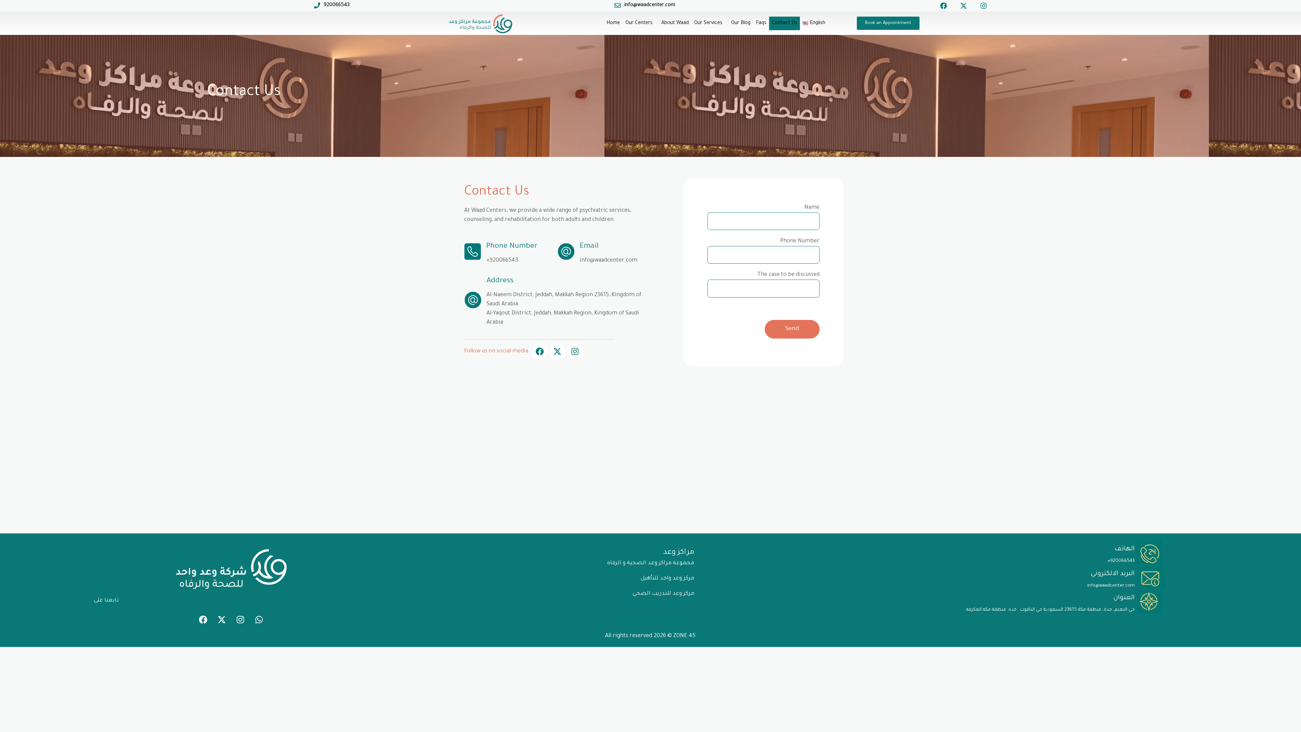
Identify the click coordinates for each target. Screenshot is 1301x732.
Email (589, 247)
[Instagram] (983, 5)
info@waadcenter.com (649, 5)
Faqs (761, 23)
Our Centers (639, 23)
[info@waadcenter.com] (618, 5)
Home (613, 23)
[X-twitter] (963, 5)
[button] (641, 23)
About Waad (675, 23)
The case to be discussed (788, 275)
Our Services (708, 23)
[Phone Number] (472, 251)
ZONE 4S (684, 636)
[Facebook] (943, 5)
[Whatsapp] (259, 619)
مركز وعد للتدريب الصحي (663, 594)
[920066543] (317, 5)
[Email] (566, 251)
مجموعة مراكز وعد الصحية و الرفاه (650, 563)
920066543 (337, 5)
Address (500, 281)
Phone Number (512, 247)
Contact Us (784, 23)
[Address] (472, 299)
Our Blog (740, 23)
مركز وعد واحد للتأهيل (667, 578)
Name (812, 208)
